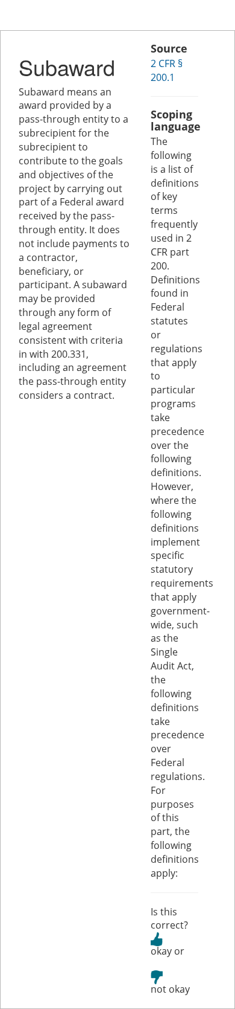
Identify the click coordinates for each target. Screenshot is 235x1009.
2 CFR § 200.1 (167, 70)
